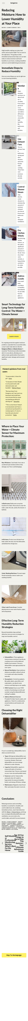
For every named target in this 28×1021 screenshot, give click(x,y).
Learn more (14, 336)
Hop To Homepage (14, 955)
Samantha (16, 401)
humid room (20, 827)
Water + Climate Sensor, (14, 812)
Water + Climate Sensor (9, 27)
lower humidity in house (9, 828)
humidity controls (16, 825)
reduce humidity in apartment (12, 822)
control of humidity (8, 827)
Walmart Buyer (16, 388)
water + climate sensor (9, 821)
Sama (10, 378)
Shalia (15, 415)
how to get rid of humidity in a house (14, 828)
